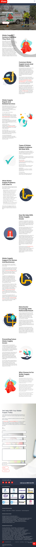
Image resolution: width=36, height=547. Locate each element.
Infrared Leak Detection (6, 533)
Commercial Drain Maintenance (7, 521)
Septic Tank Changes (18, 536)
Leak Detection (18, 510)
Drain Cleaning (25, 530)
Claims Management (25, 510)
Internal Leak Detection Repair (16, 533)
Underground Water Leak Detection (8, 539)
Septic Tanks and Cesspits (27, 536)
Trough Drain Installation (28, 538)
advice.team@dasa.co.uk (14, 421)
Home (3, 4)
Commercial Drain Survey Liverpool (20, 521)
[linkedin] (9, 482)
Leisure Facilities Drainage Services (23, 519)
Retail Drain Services (21, 520)
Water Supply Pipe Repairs (25, 537)
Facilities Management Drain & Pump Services (10, 518)
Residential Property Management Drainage (9, 520)
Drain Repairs (24, 531)
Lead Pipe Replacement (26, 533)
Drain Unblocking (14, 532)
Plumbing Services (5, 535)
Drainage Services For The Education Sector (9, 516)
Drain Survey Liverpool (6, 532)
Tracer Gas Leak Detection (18, 538)
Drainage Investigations (28, 539)
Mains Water (8, 510)
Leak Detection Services (6, 534)
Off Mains (13, 510)
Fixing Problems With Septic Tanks (7, 536)
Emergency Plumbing (21, 532)
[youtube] (12, 482)
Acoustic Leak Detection (6, 527)
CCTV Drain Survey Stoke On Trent (8, 528)
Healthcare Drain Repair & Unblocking (25, 518)
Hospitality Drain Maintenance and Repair (9, 519)
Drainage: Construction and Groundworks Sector (10, 517)
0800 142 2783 (6, 421)
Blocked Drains (13, 527)
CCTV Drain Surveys (20, 527)
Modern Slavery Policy (31, 542)
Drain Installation (10, 531)
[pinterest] (6, 482)
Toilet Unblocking (17, 537)
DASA (3, 1)
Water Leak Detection (19, 539)
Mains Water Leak (14, 534)
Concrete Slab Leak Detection (7, 530)
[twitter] (3, 482)
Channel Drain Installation (19, 528)
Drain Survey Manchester (17, 530)
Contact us (5, 22)
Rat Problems (11, 535)
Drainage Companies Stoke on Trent (8, 522)
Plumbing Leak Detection (22, 534)
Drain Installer (4, 531)
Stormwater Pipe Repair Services (7, 537)
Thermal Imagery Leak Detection (7, 538)
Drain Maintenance (17, 531)
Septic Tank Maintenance (19, 535)
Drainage (3, 510)
